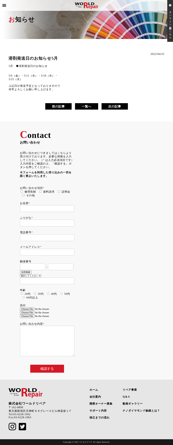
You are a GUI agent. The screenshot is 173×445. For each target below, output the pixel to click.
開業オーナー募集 (101, 403)
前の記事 (58, 106)
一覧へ (86, 106)
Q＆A (126, 396)
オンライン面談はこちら (170, 22)
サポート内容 (98, 410)
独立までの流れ (100, 417)
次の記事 (114, 106)
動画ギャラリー (133, 403)
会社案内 (95, 396)
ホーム (94, 389)
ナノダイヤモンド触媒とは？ (141, 410)
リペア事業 (130, 389)
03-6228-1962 (22, 414)
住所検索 (25, 272)
